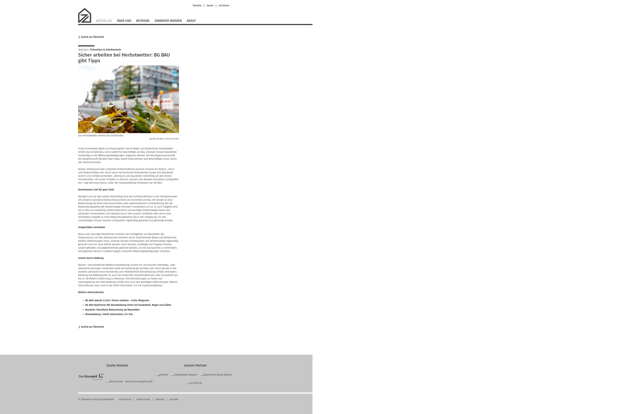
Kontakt (174, 399)
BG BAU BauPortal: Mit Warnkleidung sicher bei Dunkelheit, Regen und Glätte (128, 305)
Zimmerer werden (168, 21)
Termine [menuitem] (197, 5)
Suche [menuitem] (210, 5)
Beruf (191, 21)
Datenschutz (143, 399)
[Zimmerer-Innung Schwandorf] (86, 22)
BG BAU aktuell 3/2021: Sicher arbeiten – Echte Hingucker (117, 300)
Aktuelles (104, 21)
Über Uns (124, 21)
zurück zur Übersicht (92, 37)
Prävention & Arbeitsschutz (105, 49)
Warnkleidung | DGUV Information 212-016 (109, 314)
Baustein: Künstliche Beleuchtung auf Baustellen (112, 309)
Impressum (125, 399)
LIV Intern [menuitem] (224, 5)
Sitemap (159, 399)
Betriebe (143, 21)
